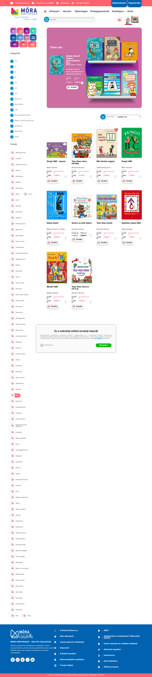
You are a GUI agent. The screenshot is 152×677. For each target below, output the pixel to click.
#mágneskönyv (21, 407)
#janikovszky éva (21, 164)
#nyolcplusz (19, 586)
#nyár (17, 444)
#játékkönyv (20, 383)
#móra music (20, 283)
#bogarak (19, 456)
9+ (16, 77)
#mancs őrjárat (21, 509)
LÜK (16, 110)
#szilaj (18, 473)
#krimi (18, 277)
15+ (16, 88)
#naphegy (19, 598)
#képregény (20, 235)
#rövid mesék (20, 580)
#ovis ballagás (20, 556)
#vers (30, 194)
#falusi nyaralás (21, 438)
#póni (17, 194)
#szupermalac (20, 419)
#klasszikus (19, 176)
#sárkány (19, 413)
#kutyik (18, 515)
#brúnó (18, 468)
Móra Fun (18, 99)
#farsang (18, 342)
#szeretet (19, 289)
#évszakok (19, 312)
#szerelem (19, 271)
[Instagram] (18, 660)
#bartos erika (20, 241)
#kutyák (18, 206)
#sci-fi (18, 200)
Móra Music (19, 104)
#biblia (18, 265)
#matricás (19, 212)
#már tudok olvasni (22, 294)
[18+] (26, 37)
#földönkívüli (20, 574)
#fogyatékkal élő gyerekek (21, 425)
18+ (16, 93)
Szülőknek (18, 126)
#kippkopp (19, 562)
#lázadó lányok (21, 152)
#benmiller (19, 592)
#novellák (19, 432)
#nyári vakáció (20, 354)
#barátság (19, 188)
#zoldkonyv (19, 521)
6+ (16, 72)
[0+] (13, 31)
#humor (18, 170)
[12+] (13, 37)
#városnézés (20, 247)
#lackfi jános (20, 300)
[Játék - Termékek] (32, 44)
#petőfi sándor (20, 324)
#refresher (19, 610)
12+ (16, 83)
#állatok (18, 182)
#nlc (17, 615)
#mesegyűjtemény (22, 450)
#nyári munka (20, 377)
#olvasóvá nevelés (22, 479)
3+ (16, 66)
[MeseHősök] (33, 37)
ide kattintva (98, 338)
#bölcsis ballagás (21, 550)
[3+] (20, 31)
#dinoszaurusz (20, 223)
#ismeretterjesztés (22, 253)
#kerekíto (19, 371)
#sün (17, 491)
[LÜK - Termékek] (23, 44)
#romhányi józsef (21, 336)
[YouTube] (23, 660)
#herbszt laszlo (21, 533)
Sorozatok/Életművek (22, 115)
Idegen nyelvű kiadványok (24, 120)
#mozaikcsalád (21, 544)
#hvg (29, 615)
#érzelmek (19, 462)
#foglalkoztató (20, 259)
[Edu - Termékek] (14, 44)
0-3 (16, 61)
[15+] (20, 37)
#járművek (19, 229)
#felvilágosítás (20, 318)
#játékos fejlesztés (22, 497)
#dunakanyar (20, 604)
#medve (18, 485)
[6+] (26, 31)
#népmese (19, 306)
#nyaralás (19, 365)
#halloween (19, 527)
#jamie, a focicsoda (22, 568)
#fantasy (18, 218)
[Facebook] (13, 660)
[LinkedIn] (33, 660)
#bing (17, 503)
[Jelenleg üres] (119, 19)
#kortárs (18, 389)
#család (18, 158)
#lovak (18, 360)
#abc (17, 395)
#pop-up (18, 348)
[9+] (33, 31)
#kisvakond (19, 330)
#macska (19, 401)
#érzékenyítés (20, 539)
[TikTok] (28, 660)
